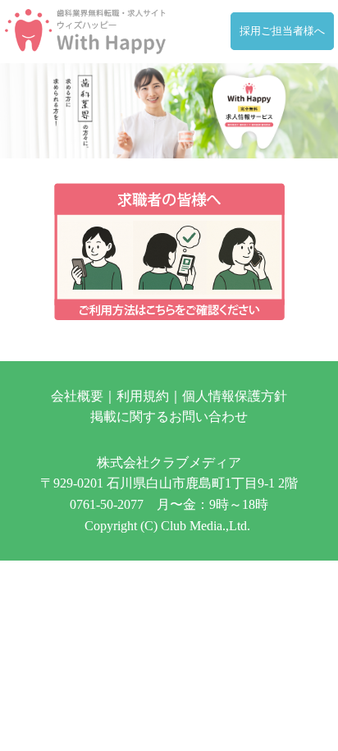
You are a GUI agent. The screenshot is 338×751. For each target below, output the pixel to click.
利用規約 (142, 396)
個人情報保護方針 (234, 396)
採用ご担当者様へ (282, 31)
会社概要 (77, 396)
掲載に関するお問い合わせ (169, 417)
